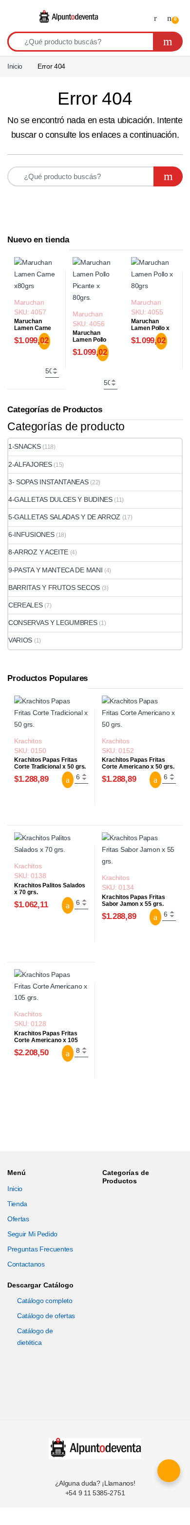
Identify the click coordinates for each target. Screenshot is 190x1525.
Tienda (17, 1204)
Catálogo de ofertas (46, 1316)
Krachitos (27, 741)
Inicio (14, 66)
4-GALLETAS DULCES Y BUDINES (60, 499)
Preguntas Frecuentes (40, 1249)
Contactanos (26, 1264)
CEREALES (25, 605)
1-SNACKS (24, 446)
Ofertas (18, 1219)
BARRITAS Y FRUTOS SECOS (54, 587)
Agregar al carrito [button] (62, 780)
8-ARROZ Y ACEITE (38, 552)
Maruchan (29, 302)
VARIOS (20, 640)
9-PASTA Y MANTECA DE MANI (55, 570)
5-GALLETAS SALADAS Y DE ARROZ (64, 517)
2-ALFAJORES (30, 464)
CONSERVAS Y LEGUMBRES (52, 622)
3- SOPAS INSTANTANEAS (48, 482)
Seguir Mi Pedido (32, 1234)
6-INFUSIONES (31, 534)
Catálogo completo (45, 1301)
